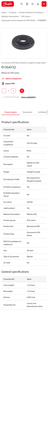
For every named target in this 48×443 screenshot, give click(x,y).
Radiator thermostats (10, 16)
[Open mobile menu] (44, 4)
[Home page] (7, 4)
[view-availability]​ (28, 97)
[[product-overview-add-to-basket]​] (22, 91)
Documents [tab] (27, 112)
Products (12, 12)
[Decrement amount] (3, 90)
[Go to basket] (27, 4)
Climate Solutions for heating (31, 12)
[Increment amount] (13, 90)
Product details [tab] (10, 112)
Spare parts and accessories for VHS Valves (18, 20)
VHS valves (25, 16)
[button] (32, 4)
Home (3, 12)
